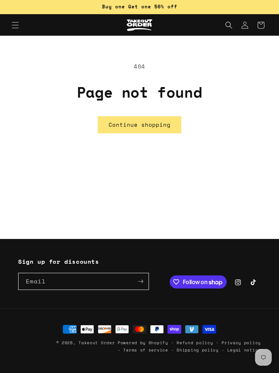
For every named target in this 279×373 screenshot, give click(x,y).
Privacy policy (241, 343)
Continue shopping (139, 125)
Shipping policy (198, 350)
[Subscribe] (141, 281)
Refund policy (195, 343)
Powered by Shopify (143, 343)
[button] (15, 25)
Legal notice (244, 350)
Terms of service (145, 350)
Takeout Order (96, 343)
